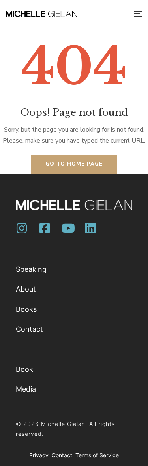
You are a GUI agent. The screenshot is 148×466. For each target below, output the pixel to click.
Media (26, 389)
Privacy (39, 455)
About (26, 289)
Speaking (31, 269)
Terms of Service (97, 455)
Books (26, 309)
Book (24, 369)
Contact (29, 329)
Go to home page (74, 164)
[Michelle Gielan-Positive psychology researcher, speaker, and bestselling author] (41, 14)
